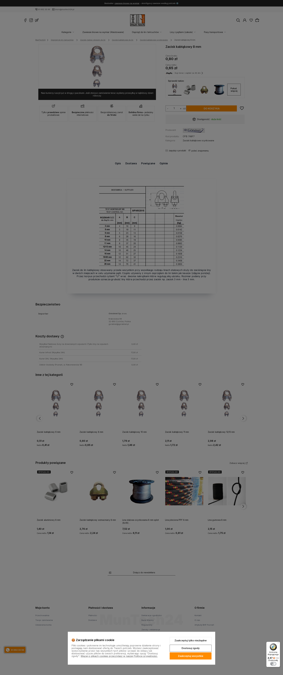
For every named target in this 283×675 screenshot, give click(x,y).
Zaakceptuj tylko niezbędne (191, 640)
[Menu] (278, 643)
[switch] (273, 664)
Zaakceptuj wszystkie (190, 655)
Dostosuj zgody (191, 648)
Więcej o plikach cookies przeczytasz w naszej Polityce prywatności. (119, 656)
